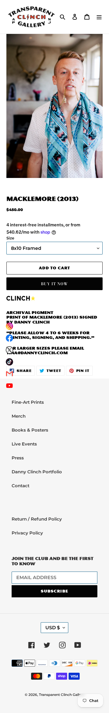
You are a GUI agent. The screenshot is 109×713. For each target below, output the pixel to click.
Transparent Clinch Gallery (62, 694)
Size (10, 238)
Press (18, 458)
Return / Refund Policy (37, 519)
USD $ (52, 627)
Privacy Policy (27, 533)
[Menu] (99, 17)
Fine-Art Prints (28, 402)
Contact (20, 485)
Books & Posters (30, 430)
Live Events (24, 444)
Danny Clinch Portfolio (37, 471)
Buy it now (54, 284)
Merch (19, 416)
